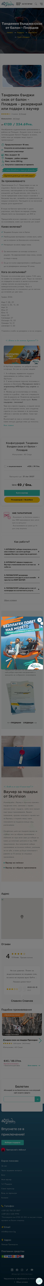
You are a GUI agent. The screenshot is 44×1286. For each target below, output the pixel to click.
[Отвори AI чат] (39, 1281)
